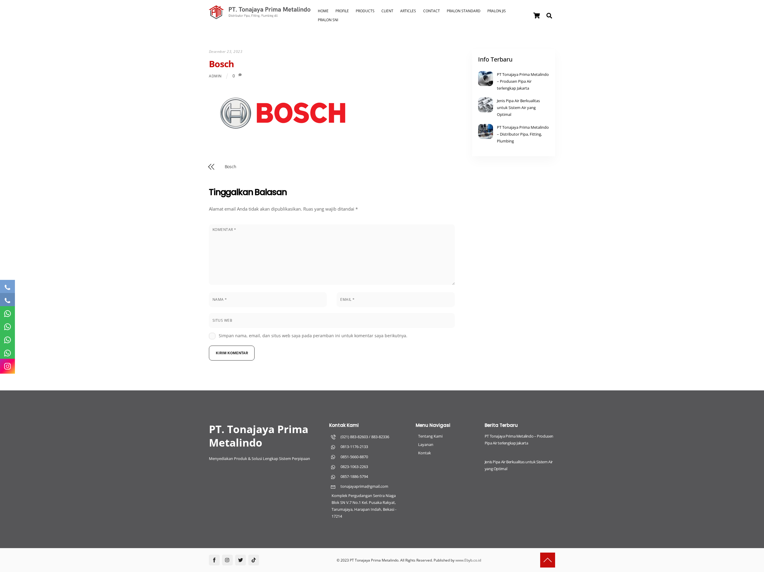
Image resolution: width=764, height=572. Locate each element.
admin (215, 76)
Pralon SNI (328, 19)
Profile (342, 10)
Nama (219, 299)
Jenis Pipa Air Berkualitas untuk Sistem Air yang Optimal (518, 107)
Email (347, 299)
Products (365, 10)
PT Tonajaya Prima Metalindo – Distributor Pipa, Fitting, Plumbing (523, 134)
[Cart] (537, 16)
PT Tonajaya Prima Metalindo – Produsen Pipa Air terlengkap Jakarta (523, 81)
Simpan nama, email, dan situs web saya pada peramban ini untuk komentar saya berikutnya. (313, 335)
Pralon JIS (496, 10)
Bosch (221, 64)
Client (387, 10)
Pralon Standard (463, 10)
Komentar (224, 229)
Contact (431, 10)
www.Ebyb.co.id (468, 560)
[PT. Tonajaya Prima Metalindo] (259, 16)
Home (323, 10)
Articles (408, 10)
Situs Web (222, 320)
